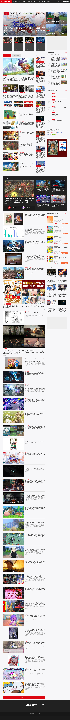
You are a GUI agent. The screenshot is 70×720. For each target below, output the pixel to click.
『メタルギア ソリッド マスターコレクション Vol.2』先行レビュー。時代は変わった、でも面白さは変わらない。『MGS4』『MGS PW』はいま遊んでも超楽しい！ (18, 46)
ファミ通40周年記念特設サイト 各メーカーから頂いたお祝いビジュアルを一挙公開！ (24, 307)
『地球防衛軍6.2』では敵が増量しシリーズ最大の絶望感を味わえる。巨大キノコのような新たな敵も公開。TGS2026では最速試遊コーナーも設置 (26, 144)
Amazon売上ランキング (52, 213)
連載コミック (27, 311)
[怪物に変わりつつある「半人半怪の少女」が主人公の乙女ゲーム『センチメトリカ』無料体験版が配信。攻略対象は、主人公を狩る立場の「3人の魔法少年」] (13, 647)
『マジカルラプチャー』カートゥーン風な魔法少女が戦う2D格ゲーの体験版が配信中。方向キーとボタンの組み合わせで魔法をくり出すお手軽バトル (35, 671)
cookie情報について (43, 707)
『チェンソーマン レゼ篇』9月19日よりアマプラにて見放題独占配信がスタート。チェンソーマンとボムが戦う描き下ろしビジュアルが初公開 (35, 242)
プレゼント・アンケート (39, 61)
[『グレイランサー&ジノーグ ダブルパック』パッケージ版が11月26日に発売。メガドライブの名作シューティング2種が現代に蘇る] (13, 593)
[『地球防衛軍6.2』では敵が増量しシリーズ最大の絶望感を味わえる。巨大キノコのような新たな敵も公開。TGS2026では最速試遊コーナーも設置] (10, 145)
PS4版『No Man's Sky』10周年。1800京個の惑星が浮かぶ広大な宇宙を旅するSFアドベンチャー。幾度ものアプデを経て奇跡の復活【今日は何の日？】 (35, 495)
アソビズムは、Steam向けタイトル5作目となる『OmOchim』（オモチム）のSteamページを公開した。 (35, 538)
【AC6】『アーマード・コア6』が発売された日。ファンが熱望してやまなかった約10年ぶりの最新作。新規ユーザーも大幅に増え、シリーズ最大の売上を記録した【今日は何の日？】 (35, 387)
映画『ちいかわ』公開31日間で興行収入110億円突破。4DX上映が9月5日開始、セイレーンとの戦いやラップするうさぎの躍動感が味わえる (35, 684)
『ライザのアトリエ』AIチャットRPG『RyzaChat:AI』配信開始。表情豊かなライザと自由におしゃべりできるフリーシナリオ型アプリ (26, 165)
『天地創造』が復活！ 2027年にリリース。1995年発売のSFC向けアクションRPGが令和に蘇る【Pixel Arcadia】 (24, 30)
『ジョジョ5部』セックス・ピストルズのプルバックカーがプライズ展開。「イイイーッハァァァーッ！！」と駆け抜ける (26, 134)
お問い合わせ (21, 707)
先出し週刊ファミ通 (28, 267)
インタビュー (38, 90)
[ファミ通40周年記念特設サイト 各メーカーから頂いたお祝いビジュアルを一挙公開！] (24, 292)
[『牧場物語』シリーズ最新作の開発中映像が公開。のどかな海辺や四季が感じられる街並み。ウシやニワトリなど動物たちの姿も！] (13, 512)
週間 (55, 54)
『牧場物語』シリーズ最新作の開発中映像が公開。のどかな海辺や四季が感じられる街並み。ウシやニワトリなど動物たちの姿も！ (35, 508)
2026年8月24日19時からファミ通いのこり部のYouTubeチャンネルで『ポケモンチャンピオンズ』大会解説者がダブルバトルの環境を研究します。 (35, 606)
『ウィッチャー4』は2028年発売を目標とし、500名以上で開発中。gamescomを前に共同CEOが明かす (35, 467)
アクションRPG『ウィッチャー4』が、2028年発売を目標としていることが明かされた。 (35, 470)
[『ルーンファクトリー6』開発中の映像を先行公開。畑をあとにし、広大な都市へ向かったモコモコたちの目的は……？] (56, 30)
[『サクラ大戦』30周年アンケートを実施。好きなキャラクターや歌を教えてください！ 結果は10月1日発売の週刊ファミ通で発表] (40, 59)
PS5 (21, 1)
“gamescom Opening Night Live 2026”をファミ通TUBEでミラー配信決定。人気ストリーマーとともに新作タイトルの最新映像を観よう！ (29, 46)
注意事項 (38, 707)
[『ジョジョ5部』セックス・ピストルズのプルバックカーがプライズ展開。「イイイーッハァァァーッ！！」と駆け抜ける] (10, 135)
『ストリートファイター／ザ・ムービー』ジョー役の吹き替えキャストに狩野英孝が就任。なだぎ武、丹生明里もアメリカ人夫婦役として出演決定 (35, 360)
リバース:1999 (28, 411)
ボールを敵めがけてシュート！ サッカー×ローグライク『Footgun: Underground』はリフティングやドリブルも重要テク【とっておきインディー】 (58, 188)
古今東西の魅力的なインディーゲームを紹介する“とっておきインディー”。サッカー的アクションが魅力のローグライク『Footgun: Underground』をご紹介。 (35, 376)
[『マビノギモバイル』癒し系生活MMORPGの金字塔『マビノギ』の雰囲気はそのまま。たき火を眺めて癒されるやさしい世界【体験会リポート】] (56, 18)
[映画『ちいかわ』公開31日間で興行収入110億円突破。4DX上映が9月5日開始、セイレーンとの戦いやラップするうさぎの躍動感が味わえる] (13, 687)
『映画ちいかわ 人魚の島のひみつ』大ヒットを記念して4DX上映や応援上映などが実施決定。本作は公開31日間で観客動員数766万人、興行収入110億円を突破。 (35, 687)
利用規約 (34, 707)
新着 (13, 1)
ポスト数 (62, 54)
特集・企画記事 (46, 1)
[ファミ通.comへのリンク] (7, 1)
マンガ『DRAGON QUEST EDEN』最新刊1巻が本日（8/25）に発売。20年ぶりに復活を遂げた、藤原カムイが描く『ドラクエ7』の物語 (35, 441)
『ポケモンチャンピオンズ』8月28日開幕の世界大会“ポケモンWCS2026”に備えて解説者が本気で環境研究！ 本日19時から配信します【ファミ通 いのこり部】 (35, 603)
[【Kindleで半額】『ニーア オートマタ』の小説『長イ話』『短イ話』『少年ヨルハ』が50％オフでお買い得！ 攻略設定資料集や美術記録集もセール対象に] (26, 88)
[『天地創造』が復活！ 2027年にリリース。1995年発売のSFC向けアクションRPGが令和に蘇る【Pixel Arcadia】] (24, 24)
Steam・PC (49, 134)
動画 (42, 1)
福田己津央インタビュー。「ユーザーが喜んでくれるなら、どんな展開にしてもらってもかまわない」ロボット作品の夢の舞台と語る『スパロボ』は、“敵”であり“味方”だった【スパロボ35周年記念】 (40, 95)
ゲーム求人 (36, 1)
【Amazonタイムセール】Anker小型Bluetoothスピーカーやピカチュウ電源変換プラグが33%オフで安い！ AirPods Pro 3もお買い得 (26, 123)
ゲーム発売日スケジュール (53, 129)
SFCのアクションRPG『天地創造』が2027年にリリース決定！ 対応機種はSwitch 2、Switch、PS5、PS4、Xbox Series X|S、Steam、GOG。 (35, 457)
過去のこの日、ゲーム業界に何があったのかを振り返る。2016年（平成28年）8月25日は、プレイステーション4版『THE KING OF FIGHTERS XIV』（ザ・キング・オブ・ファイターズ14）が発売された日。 (35, 485)
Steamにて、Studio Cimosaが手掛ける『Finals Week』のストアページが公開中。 (35, 619)
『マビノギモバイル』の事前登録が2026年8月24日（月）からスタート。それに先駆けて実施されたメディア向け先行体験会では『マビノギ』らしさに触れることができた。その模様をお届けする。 (34, 552)
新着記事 (16, 56)
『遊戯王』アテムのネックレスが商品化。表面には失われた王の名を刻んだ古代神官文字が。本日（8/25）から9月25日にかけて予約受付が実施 (10, 95)
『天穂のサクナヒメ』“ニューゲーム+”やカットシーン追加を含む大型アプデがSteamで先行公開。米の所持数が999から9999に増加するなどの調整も (18, 78)
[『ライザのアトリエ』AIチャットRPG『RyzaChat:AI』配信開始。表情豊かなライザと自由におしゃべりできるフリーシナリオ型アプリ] (10, 166)
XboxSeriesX (54, 134)
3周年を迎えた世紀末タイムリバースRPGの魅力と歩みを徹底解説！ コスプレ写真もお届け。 (34, 414)
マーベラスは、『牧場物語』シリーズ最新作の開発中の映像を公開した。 (34, 511)
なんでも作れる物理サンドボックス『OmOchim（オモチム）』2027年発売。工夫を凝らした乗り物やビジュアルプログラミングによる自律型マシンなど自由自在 (35, 535)
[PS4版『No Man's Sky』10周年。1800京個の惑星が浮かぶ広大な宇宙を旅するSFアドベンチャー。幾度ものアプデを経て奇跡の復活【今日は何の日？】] (13, 498)
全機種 (48, 132)
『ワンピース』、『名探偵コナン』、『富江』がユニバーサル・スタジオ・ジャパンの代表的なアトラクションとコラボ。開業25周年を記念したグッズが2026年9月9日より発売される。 (35, 219)
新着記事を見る (24, 697)
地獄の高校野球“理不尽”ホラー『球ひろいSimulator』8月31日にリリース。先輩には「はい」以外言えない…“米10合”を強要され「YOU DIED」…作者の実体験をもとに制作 (35, 562)
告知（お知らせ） (28, 42)
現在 (48, 54)
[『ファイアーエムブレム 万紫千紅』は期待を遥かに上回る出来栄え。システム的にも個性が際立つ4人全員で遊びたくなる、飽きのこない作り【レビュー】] (62, 287)
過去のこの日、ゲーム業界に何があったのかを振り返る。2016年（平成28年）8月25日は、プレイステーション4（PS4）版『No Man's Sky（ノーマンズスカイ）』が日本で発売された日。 (35, 498)
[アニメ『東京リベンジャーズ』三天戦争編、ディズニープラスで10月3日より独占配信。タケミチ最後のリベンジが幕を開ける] (13, 633)
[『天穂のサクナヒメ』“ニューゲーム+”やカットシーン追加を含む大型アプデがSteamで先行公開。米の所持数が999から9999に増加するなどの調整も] (18, 66)
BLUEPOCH (26, 415)
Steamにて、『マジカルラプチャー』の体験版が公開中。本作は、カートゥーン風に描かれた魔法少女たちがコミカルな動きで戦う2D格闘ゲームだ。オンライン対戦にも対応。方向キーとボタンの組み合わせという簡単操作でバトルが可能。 (35, 674)
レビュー (17, 42)
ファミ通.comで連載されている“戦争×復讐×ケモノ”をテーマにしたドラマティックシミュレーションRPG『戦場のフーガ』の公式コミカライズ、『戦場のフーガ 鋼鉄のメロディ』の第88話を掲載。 (35, 316)
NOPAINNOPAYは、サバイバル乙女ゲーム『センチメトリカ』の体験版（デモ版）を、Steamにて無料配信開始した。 (35, 646)
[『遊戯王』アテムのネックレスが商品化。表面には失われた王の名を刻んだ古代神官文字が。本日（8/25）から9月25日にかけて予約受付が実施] (10, 88)
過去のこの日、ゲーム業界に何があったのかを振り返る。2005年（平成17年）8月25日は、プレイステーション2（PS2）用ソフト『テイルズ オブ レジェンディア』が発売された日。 (35, 431)
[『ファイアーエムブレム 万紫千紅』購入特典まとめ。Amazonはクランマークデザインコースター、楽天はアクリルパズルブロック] (51, 302)
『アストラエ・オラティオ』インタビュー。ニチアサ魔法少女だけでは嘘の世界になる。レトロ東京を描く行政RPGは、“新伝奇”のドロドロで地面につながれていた (40, 170)
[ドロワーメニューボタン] (1, 1)
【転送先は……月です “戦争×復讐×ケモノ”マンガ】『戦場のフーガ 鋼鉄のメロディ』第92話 (35, 313)
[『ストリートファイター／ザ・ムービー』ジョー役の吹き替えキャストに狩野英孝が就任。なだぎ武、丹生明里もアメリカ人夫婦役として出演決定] (13, 363)
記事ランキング (50, 52)
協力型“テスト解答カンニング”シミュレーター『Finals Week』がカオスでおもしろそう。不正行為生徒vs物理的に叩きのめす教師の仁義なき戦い (35, 616)
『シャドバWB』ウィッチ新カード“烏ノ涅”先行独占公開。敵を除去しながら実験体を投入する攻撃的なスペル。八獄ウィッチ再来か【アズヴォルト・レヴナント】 (7, 46)
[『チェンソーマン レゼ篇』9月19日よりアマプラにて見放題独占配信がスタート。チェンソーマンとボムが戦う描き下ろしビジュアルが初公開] (13, 246)
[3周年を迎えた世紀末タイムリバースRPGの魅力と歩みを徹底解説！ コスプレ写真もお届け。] (13, 417)
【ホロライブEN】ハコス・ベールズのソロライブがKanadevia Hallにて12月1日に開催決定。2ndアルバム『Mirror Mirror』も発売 (35, 657)
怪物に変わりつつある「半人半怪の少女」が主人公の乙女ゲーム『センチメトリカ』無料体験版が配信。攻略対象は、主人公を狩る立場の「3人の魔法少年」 (35, 643)
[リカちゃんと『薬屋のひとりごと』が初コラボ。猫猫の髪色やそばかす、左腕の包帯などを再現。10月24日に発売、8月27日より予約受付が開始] (10, 114)
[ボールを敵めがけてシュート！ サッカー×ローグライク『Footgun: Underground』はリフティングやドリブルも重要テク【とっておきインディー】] (58, 184)
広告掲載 (49, 707)
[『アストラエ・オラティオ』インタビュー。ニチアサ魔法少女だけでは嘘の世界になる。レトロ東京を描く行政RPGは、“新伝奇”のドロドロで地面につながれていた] (40, 163)
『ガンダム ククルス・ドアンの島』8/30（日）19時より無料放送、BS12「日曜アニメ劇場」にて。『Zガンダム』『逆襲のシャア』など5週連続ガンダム (35, 576)
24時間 (52, 54)
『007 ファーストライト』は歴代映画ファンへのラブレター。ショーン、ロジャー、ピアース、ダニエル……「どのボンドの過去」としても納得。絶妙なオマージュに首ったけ (24, 352)
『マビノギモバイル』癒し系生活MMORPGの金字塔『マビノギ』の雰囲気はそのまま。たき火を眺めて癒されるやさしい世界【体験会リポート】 (56, 20)
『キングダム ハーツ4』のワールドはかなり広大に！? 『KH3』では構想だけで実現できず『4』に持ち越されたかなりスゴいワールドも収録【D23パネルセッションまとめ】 (62, 278)
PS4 (61, 132)
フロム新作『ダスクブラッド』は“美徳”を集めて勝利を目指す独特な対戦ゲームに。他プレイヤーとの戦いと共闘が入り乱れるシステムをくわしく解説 (40, 140)
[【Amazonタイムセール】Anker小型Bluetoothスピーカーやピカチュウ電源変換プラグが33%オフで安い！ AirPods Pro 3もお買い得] (10, 125)
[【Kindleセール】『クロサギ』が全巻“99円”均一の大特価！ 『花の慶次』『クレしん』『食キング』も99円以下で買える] (10, 156)
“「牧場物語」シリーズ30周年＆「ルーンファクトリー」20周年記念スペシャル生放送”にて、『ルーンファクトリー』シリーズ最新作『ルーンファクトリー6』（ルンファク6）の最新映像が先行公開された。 (35, 525)
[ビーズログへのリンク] (38, 713)
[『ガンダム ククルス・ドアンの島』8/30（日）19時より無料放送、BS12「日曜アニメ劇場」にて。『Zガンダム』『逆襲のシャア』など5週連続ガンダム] (13, 579)
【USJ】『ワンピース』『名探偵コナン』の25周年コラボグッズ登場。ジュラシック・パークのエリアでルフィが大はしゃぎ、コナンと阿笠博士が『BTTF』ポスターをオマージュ (35, 215)
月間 (58, 54)
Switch (19, 1)
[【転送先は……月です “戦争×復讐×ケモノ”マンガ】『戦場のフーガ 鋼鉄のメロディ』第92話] (13, 317)
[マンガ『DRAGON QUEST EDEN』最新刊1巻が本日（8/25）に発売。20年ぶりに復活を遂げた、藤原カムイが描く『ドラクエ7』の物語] (13, 444)
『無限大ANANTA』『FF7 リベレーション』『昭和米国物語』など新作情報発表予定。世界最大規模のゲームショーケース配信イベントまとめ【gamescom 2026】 (40, 46)
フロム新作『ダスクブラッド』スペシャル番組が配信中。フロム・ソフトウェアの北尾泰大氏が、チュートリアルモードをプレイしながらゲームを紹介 (40, 80)
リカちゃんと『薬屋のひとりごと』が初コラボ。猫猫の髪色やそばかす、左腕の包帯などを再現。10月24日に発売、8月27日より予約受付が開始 (26, 113)
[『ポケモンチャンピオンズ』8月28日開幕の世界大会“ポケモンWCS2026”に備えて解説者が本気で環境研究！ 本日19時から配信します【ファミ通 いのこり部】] (13, 606)
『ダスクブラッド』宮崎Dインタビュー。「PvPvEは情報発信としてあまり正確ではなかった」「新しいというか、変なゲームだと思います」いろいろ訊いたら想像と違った (40, 125)
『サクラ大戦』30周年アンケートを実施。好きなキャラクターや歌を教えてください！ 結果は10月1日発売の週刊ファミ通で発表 (40, 65)
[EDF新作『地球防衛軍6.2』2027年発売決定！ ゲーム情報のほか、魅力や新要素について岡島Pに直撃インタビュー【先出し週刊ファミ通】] (13, 273)
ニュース (39, 1)
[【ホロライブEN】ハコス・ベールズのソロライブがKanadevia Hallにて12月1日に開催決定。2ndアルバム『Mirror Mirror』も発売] (13, 660)
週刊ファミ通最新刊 (52, 140)
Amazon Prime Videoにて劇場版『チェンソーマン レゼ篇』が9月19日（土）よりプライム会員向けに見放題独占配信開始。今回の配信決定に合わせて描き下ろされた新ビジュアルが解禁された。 (35, 246)
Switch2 (16, 1)
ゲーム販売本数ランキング (53, 90)
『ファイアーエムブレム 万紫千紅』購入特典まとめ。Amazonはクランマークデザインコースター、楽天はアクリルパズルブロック (51, 308)
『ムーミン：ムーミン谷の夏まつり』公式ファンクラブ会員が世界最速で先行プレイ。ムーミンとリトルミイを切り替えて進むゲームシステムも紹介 (35, 256)
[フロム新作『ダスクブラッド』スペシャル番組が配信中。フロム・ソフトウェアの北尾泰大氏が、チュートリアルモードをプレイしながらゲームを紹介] (40, 73)
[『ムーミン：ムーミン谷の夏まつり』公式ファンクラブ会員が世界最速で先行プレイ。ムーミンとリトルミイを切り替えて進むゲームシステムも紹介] (13, 259)
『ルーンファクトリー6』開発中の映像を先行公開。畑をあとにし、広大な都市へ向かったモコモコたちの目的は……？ (56, 32)
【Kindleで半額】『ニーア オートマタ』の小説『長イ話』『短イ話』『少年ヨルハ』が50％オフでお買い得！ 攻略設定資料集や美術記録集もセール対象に (26, 95)
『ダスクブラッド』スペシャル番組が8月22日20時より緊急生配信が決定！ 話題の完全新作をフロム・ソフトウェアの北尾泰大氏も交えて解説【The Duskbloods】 (40, 110)
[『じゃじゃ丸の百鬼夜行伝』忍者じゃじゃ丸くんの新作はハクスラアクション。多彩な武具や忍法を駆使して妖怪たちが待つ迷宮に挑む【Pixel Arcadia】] (43, 199)
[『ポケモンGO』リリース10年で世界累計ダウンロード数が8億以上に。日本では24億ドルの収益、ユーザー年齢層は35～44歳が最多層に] (13, 232)
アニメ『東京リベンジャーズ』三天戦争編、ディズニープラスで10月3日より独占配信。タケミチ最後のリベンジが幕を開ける (35, 630)
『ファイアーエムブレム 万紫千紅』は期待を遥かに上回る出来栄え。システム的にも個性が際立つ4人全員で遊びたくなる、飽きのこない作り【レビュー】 (62, 293)
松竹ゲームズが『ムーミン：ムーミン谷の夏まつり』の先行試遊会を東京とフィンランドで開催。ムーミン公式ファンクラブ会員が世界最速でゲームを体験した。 (35, 259)
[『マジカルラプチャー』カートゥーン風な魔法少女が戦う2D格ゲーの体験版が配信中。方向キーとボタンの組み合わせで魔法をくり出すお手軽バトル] (13, 674)
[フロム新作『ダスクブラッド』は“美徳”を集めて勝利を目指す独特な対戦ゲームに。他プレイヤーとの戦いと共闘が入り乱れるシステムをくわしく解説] (40, 133)
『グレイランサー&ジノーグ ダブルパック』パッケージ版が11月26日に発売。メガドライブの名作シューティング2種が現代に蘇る (35, 589)
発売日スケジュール (30, 1)
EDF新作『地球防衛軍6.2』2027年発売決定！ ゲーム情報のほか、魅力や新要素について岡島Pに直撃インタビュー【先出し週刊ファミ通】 (35, 269)
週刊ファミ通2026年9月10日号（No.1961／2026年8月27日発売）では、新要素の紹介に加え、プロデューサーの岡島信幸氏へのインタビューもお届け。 (35, 273)
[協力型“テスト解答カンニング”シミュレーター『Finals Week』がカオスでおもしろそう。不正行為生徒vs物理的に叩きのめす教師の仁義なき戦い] (13, 620)
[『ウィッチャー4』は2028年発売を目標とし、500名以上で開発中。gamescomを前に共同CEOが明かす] (13, 471)
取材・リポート (49, 18)
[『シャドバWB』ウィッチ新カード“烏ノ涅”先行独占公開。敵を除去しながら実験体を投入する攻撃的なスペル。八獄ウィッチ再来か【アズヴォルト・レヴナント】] (7, 40)
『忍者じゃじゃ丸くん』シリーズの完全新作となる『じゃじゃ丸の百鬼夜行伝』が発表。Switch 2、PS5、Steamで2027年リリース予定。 (35, 403)
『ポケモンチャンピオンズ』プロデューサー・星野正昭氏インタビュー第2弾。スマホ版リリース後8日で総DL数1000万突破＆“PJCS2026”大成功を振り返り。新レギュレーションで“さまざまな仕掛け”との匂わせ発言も (40, 155)
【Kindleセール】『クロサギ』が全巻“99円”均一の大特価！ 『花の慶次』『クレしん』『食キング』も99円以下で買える (26, 154)
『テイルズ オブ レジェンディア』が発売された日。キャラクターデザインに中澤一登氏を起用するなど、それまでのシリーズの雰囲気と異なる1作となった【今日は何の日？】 (35, 427)
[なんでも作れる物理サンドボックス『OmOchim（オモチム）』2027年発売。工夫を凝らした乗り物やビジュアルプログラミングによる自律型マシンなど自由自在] (13, 539)
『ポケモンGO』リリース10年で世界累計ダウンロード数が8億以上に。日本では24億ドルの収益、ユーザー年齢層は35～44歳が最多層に (35, 229)
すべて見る (65, 52)
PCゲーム (24, 1)
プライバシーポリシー (28, 707)
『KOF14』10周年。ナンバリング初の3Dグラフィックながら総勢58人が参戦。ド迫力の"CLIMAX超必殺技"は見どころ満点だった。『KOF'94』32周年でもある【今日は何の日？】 (35, 481)
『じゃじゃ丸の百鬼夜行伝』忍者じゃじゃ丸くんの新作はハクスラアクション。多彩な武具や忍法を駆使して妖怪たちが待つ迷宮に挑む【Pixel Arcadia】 (43, 203)
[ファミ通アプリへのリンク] (32, 713)
